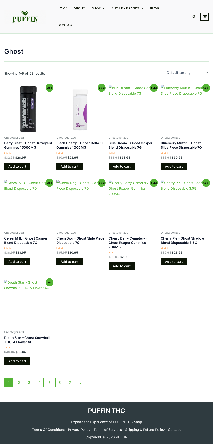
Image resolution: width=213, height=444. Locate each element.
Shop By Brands (125, 8)
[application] (103, 8)
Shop (96, 8)
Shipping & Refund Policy (145, 430)
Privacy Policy (79, 430)
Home (62, 8)
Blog (154, 8)
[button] (194, 16)
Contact (65, 25)
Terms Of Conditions (48, 430)
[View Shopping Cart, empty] (204, 17)
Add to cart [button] (17, 166)
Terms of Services (108, 430)
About (79, 8)
